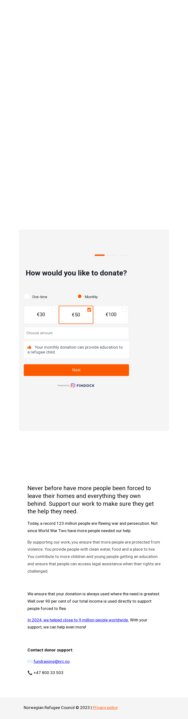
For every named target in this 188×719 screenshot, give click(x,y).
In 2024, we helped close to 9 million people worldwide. (78, 620)
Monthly (91, 297)
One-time (39, 297)
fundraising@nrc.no (52, 661)
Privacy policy (105, 707)
